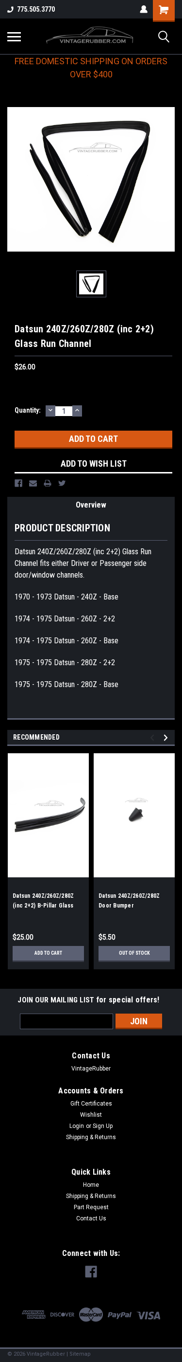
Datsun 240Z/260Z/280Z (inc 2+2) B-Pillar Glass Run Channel (43, 905)
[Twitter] (62, 483)
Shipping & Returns (91, 1137)
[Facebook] (18, 483)
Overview (91, 504)
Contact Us (91, 1218)
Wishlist (91, 1114)
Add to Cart (48, 953)
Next (167, 737)
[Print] (47, 483)
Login (76, 1126)
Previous (153, 737)
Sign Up (103, 1126)
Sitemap (80, 1354)
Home (91, 1184)
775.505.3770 (36, 9)
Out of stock (134, 953)
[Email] (33, 483)
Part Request (91, 1207)
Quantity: (28, 410)
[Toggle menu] (14, 36)
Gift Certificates (91, 1103)
